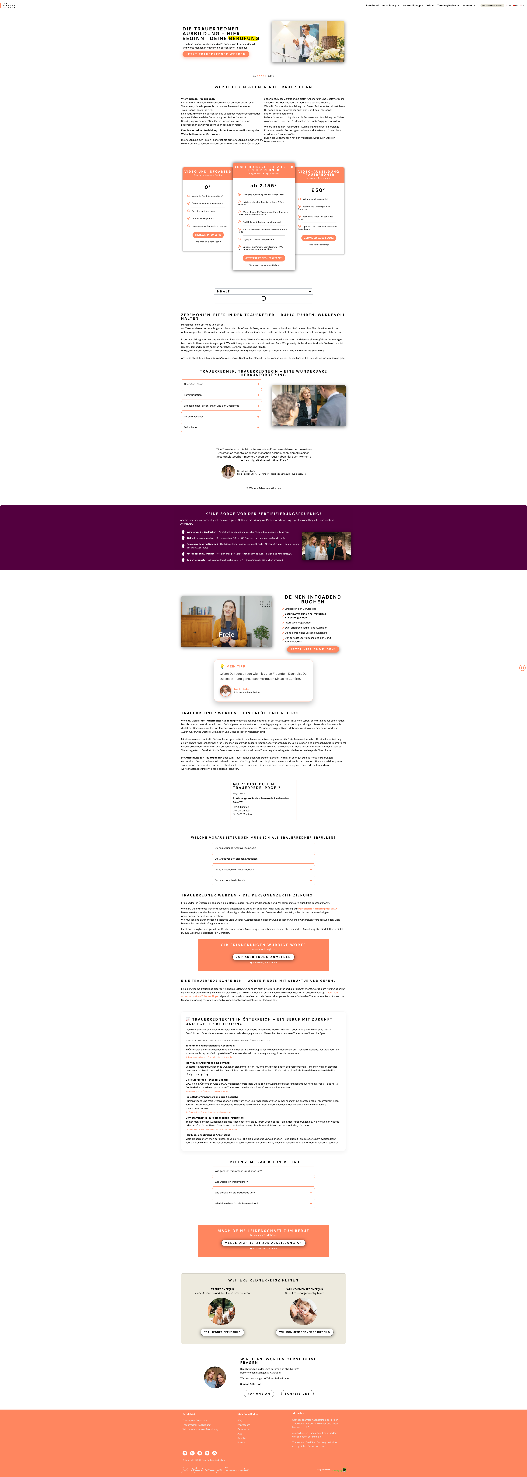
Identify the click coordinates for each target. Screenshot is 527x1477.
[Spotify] (214, 1453)
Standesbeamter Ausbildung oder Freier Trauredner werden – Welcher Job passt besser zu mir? (315, 1423)
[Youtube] (199, 1453)
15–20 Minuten (243, 814)
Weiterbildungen (413, 5)
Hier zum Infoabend (208, 235)
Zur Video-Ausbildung (319, 238)
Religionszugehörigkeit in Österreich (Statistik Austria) (209, 1057)
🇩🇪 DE (515, 5)
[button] (309, 291)
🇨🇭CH (521, 5)
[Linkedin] (207, 1453)
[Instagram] (192, 1453)
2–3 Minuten (242, 807)
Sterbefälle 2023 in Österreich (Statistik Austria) (207, 1091)
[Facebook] (185, 1453)
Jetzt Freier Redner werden (264, 258)
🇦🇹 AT (508, 5)
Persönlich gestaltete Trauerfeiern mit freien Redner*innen (211, 1129)
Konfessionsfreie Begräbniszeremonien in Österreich (209, 1112)
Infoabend (372, 5)
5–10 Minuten (242, 810)
